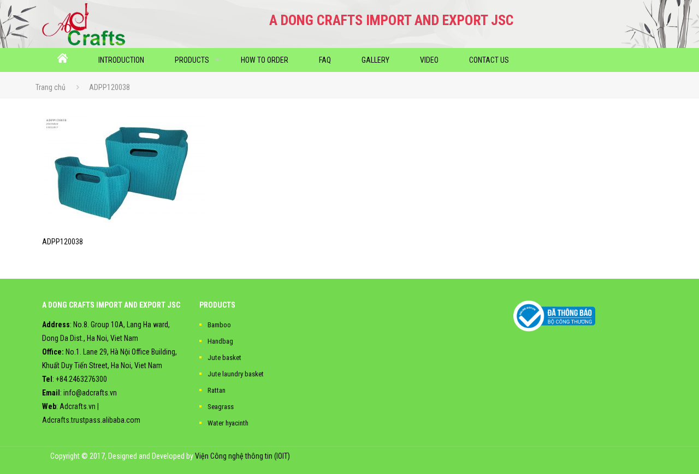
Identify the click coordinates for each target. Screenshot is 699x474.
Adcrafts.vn (78, 406)
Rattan (217, 390)
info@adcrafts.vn (90, 392)
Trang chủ (50, 87)
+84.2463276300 (81, 379)
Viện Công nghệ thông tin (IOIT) (242, 456)
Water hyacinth (228, 423)
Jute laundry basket (236, 374)
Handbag (220, 341)
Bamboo (219, 325)
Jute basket (224, 357)
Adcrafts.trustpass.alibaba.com (91, 420)
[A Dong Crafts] (84, 24)
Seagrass (221, 407)
